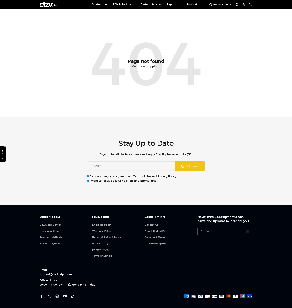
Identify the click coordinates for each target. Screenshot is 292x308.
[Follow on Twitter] (49, 296)
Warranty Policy (101, 231)
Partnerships (149, 4)
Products (98, 4)
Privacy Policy (167, 176)
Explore (172, 4)
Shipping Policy (102, 224)
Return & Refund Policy (106, 237)
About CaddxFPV (155, 231)
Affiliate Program (155, 243)
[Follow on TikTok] (73, 296)
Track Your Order (50, 231)
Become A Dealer (155, 237)
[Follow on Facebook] (42, 296)
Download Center (50, 224)
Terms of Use (142, 176)
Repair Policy (100, 243)
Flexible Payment (50, 243)
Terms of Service (102, 255)
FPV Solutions (122, 4)
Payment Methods (51, 237)
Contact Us (151, 224)
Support (191, 4)
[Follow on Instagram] (57, 296)
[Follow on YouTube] (65, 296)
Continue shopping (145, 66)
